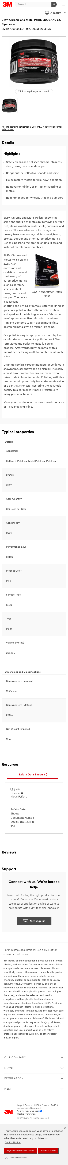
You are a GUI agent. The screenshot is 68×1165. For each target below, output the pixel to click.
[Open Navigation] (63, 4)
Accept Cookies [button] (48, 1151)
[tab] (32, 775)
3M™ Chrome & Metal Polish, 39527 (18, 793)
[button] (15, 1158)
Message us (37, 921)
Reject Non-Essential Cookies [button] (20, 1151)
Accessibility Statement (29, 1108)
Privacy (28, 1105)
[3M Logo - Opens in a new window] (7, 4)
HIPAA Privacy (41, 1105)
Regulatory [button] (14, 1078)
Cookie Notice (13, 1142)
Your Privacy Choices (27, 1111)
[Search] (54, 4)
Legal (19, 1105)
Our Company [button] (15, 1057)
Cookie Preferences (26, 1114)
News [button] (8, 1068)
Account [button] (56, 13)
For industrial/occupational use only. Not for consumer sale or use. (32, 128)
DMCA (54, 1105)
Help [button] (8, 1089)
